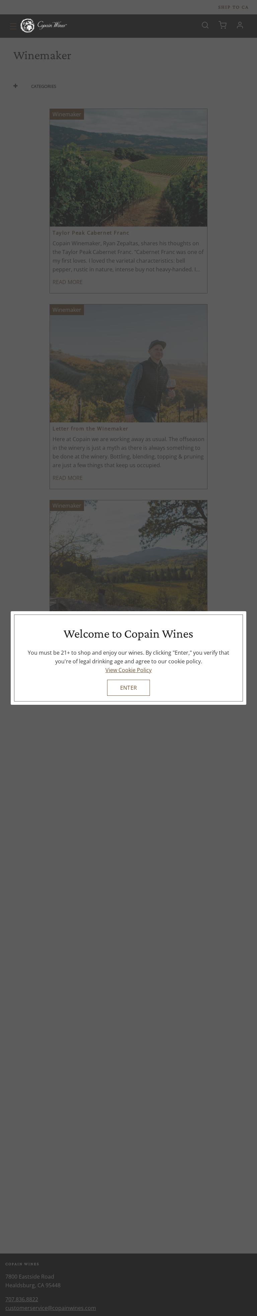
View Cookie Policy (128, 670)
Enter (128, 687)
